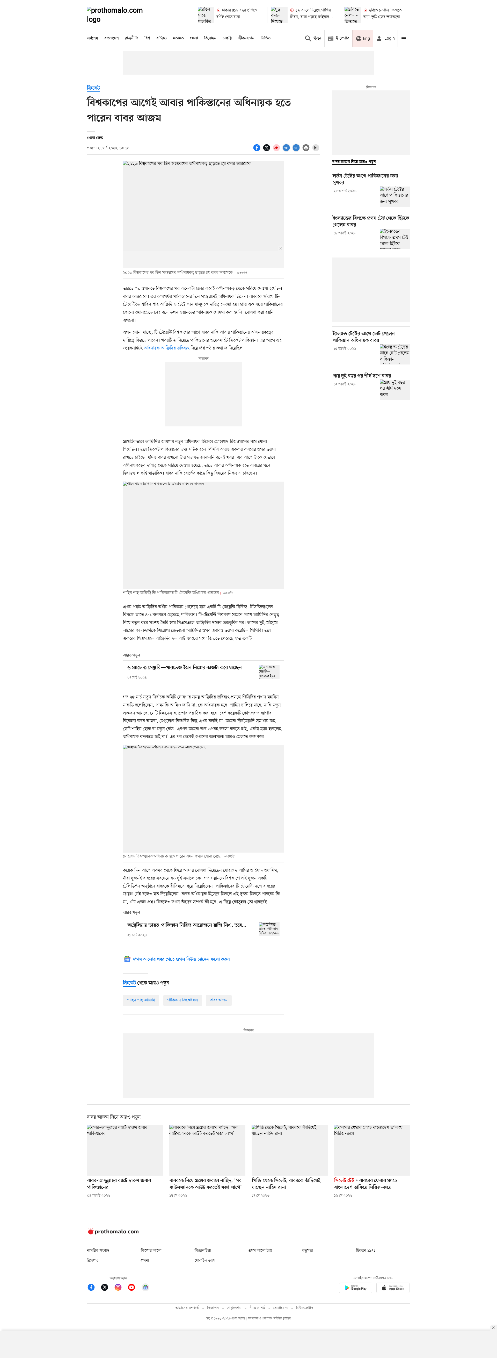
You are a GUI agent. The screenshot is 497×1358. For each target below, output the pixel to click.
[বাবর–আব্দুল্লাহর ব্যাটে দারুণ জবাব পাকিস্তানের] (125, 1150)
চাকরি (227, 38)
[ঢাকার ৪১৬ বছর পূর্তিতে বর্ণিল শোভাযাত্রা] (206, 15)
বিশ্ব (147, 38)
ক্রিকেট (93, 88)
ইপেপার (93, 1260)
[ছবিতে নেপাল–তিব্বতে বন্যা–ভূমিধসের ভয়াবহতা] (353, 15)
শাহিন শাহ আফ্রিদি (141, 1000)
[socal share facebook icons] (257, 150)
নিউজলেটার (304, 1308)
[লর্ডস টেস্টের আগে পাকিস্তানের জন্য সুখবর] (395, 197)
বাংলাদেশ (111, 38)
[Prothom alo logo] (113, 1233)
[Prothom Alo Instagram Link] (120, 1288)
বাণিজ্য (161, 38)
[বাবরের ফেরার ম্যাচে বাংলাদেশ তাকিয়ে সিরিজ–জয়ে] (372, 1150)
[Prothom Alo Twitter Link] (107, 1288)
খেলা (194, 38)
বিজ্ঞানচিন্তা (203, 1251)
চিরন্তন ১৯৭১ (365, 1251)
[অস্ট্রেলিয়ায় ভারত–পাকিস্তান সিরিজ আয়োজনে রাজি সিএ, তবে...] (269, 929)
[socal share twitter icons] (267, 150)
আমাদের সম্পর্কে (187, 1308)
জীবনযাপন (246, 38)
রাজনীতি (131, 38)
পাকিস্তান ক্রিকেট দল (182, 1000)
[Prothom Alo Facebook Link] (93, 1288)
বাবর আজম (219, 1000)
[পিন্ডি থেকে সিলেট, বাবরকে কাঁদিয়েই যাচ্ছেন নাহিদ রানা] (290, 1150)
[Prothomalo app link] (356, 1288)
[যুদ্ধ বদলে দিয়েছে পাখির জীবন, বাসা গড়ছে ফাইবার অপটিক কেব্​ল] (279, 15)
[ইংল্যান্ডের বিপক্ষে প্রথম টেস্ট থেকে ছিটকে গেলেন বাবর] (395, 239)
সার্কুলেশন (234, 1308)
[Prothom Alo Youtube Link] (134, 1288)
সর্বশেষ (92, 38)
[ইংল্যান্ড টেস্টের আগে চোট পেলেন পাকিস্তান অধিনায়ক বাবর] (395, 354)
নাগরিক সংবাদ (98, 1251)
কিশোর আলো (151, 1251)
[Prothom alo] (122, 15)
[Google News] (145, 1288)
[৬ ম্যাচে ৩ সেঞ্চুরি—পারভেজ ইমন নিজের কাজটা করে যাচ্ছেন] (269, 671)
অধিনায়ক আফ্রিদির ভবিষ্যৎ (167, 348)
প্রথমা (145, 1260)
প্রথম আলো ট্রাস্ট (260, 1251)
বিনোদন (210, 38)
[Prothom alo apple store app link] (393, 1288)
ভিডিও (266, 38)
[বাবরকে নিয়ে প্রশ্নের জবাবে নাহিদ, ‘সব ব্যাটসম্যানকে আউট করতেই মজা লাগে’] (207, 1150)
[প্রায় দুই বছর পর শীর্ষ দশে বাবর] (395, 390)
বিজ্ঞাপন (213, 1308)
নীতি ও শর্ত (257, 1308)
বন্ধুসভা (307, 1251)
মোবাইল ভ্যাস (205, 1260)
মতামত (178, 38)
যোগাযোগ (280, 1308)
